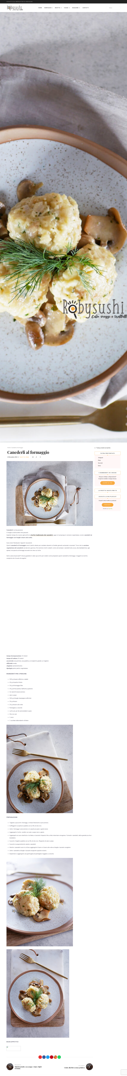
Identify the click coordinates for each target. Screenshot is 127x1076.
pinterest (111, 1)
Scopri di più (107, 483)
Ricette (57, 7)
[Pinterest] (51, 1057)
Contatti (86, 7)
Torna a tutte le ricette (103, 448)
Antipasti (100, 457)
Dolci (99, 466)
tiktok (118, 1)
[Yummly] (55, 1057)
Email (93, 1)
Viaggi (66, 7)
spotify (114, 1)
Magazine (75, 7)
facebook (100, 1)
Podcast (107, 504)
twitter (97, 1)
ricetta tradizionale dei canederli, (42, 535)
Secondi (100, 463)
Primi (27, 457)
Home (40, 7)
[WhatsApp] (59, 1057)
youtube (107, 1)
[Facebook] (44, 1057)
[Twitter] (48, 1057)
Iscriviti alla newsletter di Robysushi (19, 1)
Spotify (110, 508)
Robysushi (47, 7)
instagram (104, 1)
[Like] (40, 1057)
